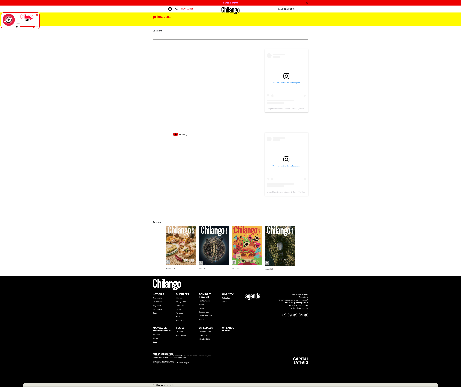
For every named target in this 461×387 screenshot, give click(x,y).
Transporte (157, 298)
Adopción (203, 335)
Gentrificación (205, 332)
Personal (156, 334)
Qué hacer (182, 294)
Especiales (206, 327)
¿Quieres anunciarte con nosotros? (293, 300)
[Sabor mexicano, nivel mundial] (247, 245)
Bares (201, 308)
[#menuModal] (170, 9)
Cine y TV (228, 294)
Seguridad (157, 305)
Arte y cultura (182, 302)
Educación (157, 302)
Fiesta (201, 319)
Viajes (180, 327)
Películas (226, 298)
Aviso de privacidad (299, 308)
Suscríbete (303, 297)
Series (224, 302)
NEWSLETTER (187, 9)
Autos (155, 338)
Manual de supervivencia (162, 329)
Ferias (178, 309)
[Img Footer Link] (253, 296)
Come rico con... (206, 316)
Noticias (158, 294)
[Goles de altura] (280, 246)
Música (179, 298)
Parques (179, 313)
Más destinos (182, 335)
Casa (155, 342)
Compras (180, 305)
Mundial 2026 (204, 339)
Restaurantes (204, 301)
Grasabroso (204, 312)
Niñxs (178, 317)
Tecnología (157, 309)
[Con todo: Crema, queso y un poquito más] (181, 245)
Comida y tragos (205, 295)
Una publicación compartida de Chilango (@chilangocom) (288, 109)
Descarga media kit (299, 294)
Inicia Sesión (288, 9)
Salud (155, 313)
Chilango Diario (228, 329)
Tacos (201, 304)
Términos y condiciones (298, 305)
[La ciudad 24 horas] (214, 245)
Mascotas (180, 320)
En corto (179, 332)
